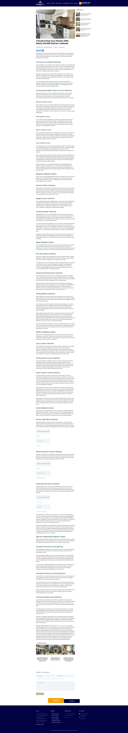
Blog (72, 3)
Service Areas (59, 3)
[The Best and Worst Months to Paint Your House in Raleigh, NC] (55, 650)
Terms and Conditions (73, 730)
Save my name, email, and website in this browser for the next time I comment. (51, 678)
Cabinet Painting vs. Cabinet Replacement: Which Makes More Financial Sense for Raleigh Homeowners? (85, 35)
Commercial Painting (56, 722)
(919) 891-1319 (86, 2)
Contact (76, 3)
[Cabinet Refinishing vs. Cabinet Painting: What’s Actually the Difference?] (78, 29)
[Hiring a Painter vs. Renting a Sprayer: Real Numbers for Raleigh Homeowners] (68, 650)
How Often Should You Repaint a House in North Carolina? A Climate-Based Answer (42, 659)
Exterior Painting (55, 717)
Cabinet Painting (55, 719)
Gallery (53, 3)
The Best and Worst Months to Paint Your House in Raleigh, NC (55, 658)
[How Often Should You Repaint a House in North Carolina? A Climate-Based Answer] (42, 650)
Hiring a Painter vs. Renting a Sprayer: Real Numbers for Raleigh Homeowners (68, 659)
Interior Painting (55, 715)
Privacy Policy (66, 730)
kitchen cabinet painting (62, 625)
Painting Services (55, 713)
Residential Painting (56, 720)
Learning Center (66, 3)
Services (48, 3)
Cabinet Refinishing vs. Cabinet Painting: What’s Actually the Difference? (85, 29)
